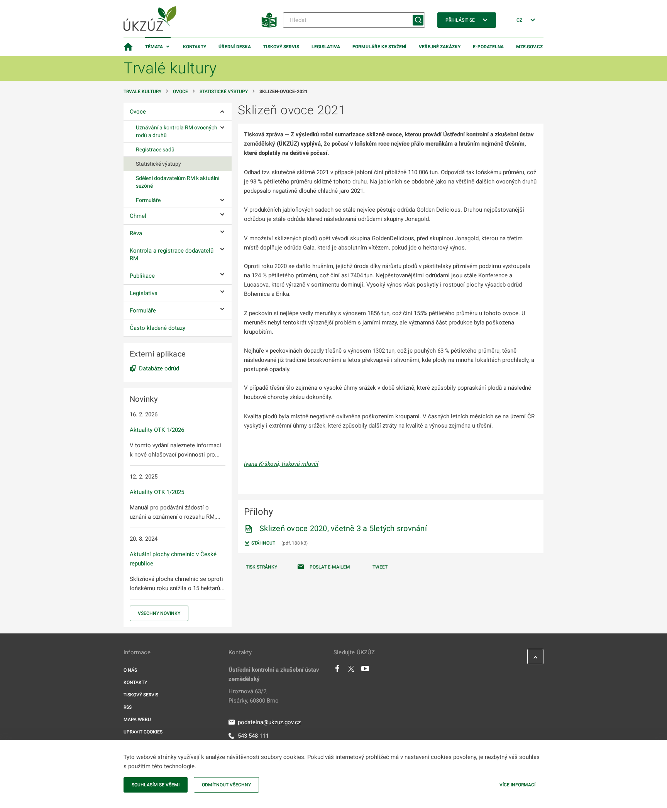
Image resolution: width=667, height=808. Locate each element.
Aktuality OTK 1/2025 (157, 492)
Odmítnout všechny (226, 785)
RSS (128, 707)
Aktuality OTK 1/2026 (157, 429)
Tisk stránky (261, 567)
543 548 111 (253, 735)
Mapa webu (137, 719)
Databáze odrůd (159, 368)
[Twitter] (351, 670)
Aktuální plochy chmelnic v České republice (173, 559)
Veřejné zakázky (439, 46)
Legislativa (325, 46)
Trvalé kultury (142, 91)
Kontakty (194, 46)
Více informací (517, 785)
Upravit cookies (143, 732)
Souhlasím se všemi (155, 785)
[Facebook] (337, 670)
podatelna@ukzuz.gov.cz (269, 722)
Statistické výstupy (224, 91)
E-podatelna (488, 46)
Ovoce (180, 91)
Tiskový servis (281, 46)
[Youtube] (365, 670)
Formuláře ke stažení (379, 46)
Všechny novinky (159, 613)
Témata (154, 46)
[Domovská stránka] (128, 46)
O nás (130, 670)
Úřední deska (234, 46)
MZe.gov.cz (529, 46)
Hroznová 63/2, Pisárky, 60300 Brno (254, 696)
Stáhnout (262, 543)
